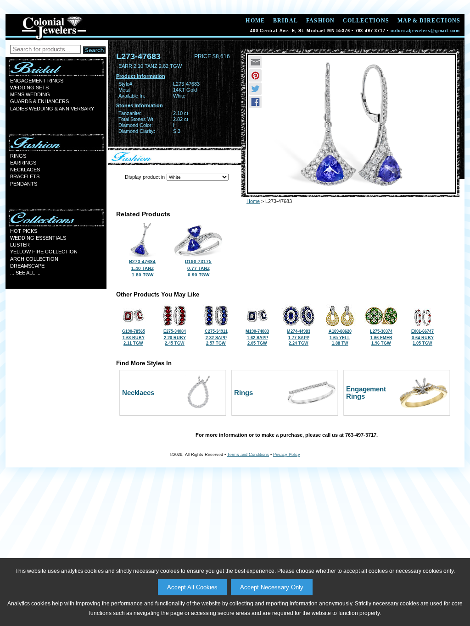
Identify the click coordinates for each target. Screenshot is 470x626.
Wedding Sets (29, 87)
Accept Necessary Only (271, 587)
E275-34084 (174, 337)
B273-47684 (142, 268)
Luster (20, 244)
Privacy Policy (286, 454)
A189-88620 (340, 337)
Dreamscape (27, 266)
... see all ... (25, 272)
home (255, 20)
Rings (18, 156)
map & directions (428, 20)
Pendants (23, 184)
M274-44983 (298, 337)
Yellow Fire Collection (44, 251)
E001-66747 (422, 337)
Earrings (23, 162)
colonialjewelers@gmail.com (425, 30)
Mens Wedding (30, 94)
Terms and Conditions (248, 454)
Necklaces (25, 169)
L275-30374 (381, 337)
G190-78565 (133, 337)
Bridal (285, 20)
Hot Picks (23, 231)
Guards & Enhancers (39, 101)
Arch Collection (34, 259)
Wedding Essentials (38, 238)
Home (253, 201)
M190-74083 (257, 337)
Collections (366, 20)
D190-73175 (198, 268)
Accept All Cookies (192, 587)
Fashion (320, 20)
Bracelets (24, 176)
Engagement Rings (36, 80)
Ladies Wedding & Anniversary (52, 108)
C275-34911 (216, 337)
